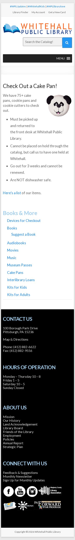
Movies (13, 250)
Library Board (13, 428)
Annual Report (13, 443)
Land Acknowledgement (20, 424)
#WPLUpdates (18, 6)
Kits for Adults (18, 294)
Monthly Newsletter (17, 476)
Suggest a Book (23, 234)
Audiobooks (16, 243)
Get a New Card (57, 12)
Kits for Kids (17, 287)
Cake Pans (15, 272)
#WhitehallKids (36, 6)
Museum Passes (19, 265)
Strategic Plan (13, 447)
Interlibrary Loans (21, 280)
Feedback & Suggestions (20, 473)
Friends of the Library (18, 432)
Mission (8, 417)
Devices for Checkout (24, 220)
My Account (38, 12)
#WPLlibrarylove (56, 6)
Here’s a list (12, 193)
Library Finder (20, 12)
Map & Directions (15, 339)
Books (12, 228)
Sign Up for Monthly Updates (24, 480)
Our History (11, 420)
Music (11, 258)
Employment (12, 435)
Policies (8, 439)
